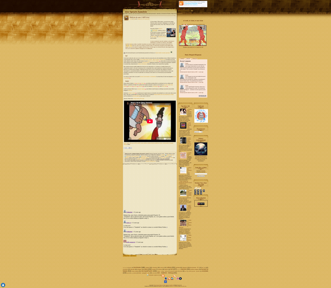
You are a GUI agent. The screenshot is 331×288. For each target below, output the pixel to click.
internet (183, 269)
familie (166, 269)
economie (125, 269)
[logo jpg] (189, 47)
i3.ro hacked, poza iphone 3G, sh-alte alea (189, 141)
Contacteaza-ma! (189, 154)
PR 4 (201, 206)
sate (186, 271)
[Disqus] (150, 186)
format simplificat (193, 4)
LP (182, 24)
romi (181, 271)
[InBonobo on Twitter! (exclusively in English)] (172, 279)
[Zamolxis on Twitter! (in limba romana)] (166, 279)
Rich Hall (164, 86)
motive (142, 83)
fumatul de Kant (162, 36)
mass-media (135, 271)
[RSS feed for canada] (168, 154)
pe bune (130, 86)
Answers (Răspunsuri (151, 161)
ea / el (203, 267)
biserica (129, 267)
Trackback (143, 158)
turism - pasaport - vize (144, 273)
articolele (203, 170)
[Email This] (124, 148)
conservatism (166, 143)
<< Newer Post (126, 255)
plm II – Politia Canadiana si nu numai (189, 208)
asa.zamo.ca (183, 286)
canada (139, 19)
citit (130, 143)
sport (128, 273)
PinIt (160, 156)
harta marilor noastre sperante (163, 52)
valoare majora (141, 89)
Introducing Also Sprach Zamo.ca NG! (188, 72)
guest (178, 269)
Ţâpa (134, 19)
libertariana (144, 64)
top (131, 273)
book (142, 143)
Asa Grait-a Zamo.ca (158, 285)
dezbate (178, 267)
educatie (132, 269)
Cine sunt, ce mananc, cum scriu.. (189, 125)
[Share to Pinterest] (131, 148)
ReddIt (166, 156)
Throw (131, 19)
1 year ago (200, 72)
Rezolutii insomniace (189, 169)
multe (138, 83)
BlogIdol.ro (203, 6)
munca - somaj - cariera (162, 271)
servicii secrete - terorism (194, 271)
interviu (140, 86)
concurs (162, 267)
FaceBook (202, 108)
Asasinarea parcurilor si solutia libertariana (189, 193)
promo (135, 86)
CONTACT (190, 24)
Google (139, 158)
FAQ (202, 24)
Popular (194, 58)
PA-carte (142, 98)
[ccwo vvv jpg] (195, 47)
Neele (186, 63)
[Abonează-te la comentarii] (169, 279)
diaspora (185, 267)
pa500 (138, 143)
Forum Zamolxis (197, 108)
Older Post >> (133, 255)
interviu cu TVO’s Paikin (153, 61)
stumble (126, 157)
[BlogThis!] (126, 148)
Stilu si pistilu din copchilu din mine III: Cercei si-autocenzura (185, 183)
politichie (157, 143)
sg (185, 24)
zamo (125, 143)
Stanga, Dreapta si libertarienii (189, 238)
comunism (154, 267)
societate (205, 271)
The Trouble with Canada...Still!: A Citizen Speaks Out (152, 59)
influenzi (130, 90)
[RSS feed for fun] (128, 156)
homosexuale (146, 62)
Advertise (196, 24)
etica (146, 269)
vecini (153, 273)
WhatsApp (143, 157)
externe (160, 269)
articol (198, 158)
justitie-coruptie (194, 269)
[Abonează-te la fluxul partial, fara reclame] (175, 279)
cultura (169, 267)
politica (145, 143)
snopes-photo (136, 98)
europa (154, 269)
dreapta (171, 143)
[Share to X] (128, 148)
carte (128, 143)
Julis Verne (153, 36)
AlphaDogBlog (136, 96)
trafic (135, 273)
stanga (125, 144)
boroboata (137, 267)
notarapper (155, 86)
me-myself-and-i (146, 19)
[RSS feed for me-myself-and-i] (143, 156)
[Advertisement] (137, 31)
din (134, 83)
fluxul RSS (163, 157)
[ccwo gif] (201, 47)
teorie (161, 143)
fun (141, 19)
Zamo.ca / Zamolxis (174, 286)
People (182, 58)
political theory (151, 143)
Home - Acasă (127, 7)
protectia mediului (173, 271)
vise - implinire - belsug (165, 273)
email (171, 157)
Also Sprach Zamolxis (136, 11)
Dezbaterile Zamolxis (189, 110)
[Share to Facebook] (129, 148)
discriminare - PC (194, 267)
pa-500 (135, 143)
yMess (147, 157)
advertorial (125, 267)
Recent (188, 58)
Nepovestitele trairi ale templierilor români (164, 94)
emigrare (139, 269)
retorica (139, 64)
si (148, 76)
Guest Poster (202, 157)
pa (132, 143)
